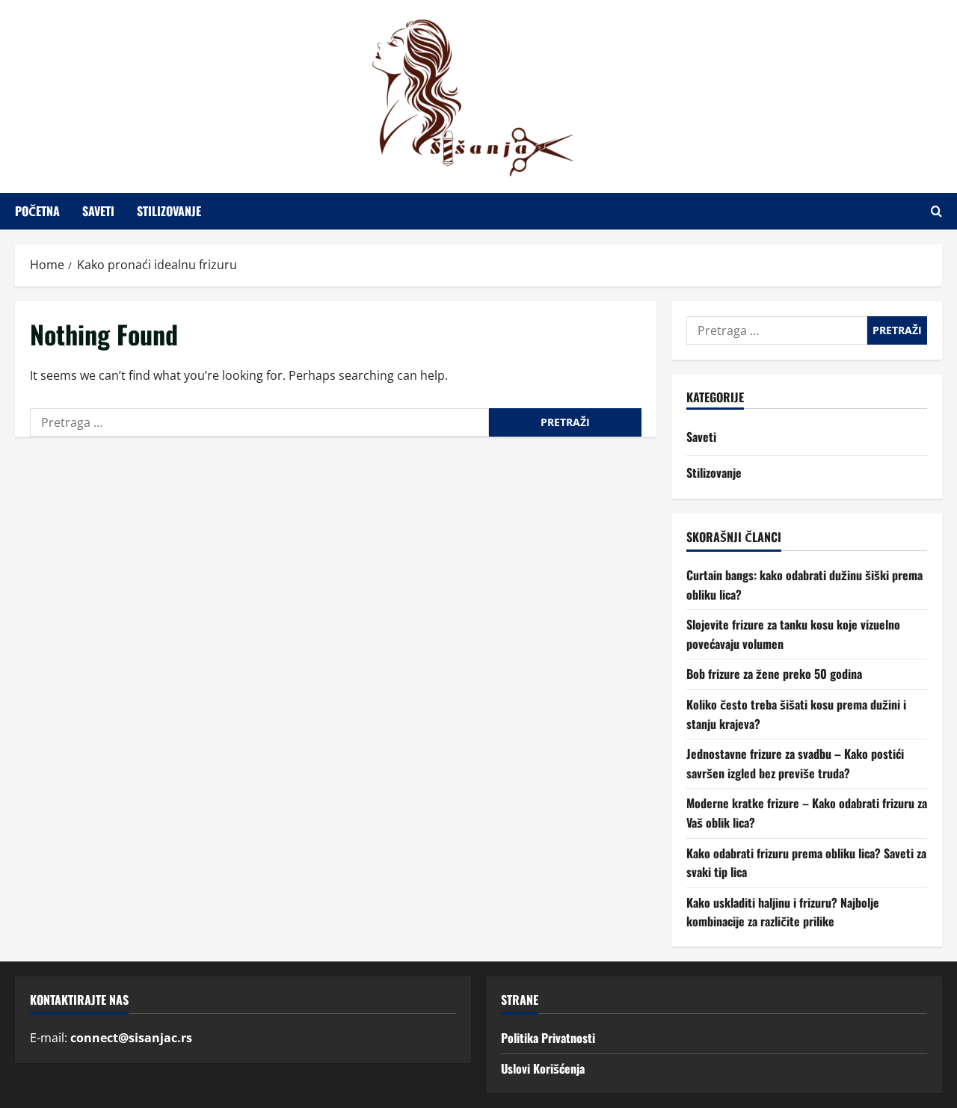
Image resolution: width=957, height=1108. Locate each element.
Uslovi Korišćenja (543, 1068)
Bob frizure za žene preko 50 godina (774, 674)
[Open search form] (936, 211)
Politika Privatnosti (548, 1038)
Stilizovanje (169, 211)
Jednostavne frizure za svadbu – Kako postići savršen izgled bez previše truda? (795, 763)
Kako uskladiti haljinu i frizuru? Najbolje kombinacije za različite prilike (782, 912)
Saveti (98, 211)
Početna (37, 211)
